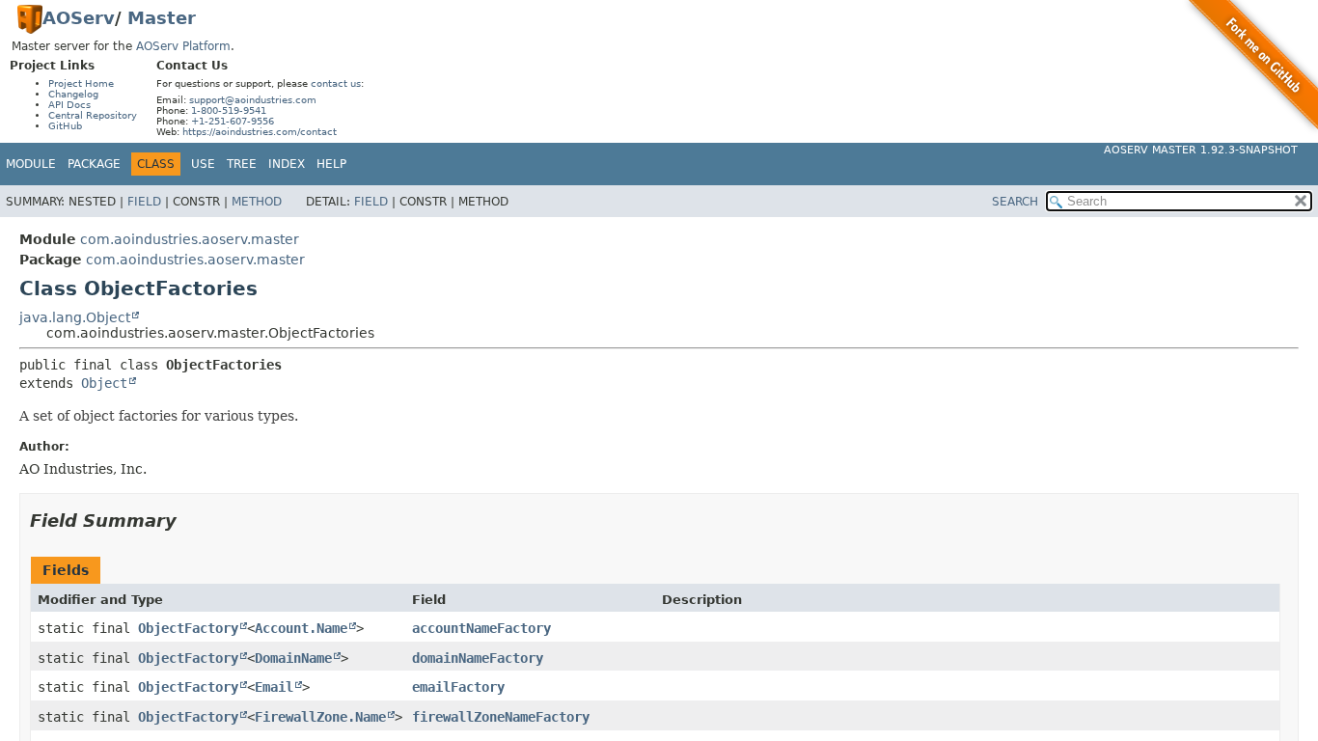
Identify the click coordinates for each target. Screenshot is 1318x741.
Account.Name (301, 628)
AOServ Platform (183, 46)
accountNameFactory (481, 628)
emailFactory (458, 687)
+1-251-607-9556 (232, 121)
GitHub (65, 126)
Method (257, 201)
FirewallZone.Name (320, 717)
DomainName (293, 658)
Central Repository (92, 115)
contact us (336, 83)
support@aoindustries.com (252, 100)
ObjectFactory (188, 628)
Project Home (81, 83)
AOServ (78, 18)
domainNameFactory (477, 658)
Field (144, 201)
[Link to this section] (190, 520)
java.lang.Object (74, 317)
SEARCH (1015, 201)
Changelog (73, 94)
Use (203, 164)
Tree (242, 164)
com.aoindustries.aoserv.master (189, 239)
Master (161, 18)
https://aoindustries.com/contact (259, 131)
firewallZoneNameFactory (501, 717)
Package (94, 164)
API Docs (69, 104)
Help (331, 164)
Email (274, 687)
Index (286, 164)
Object (104, 383)
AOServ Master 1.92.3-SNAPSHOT (1201, 150)
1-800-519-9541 (228, 110)
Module (31, 164)
